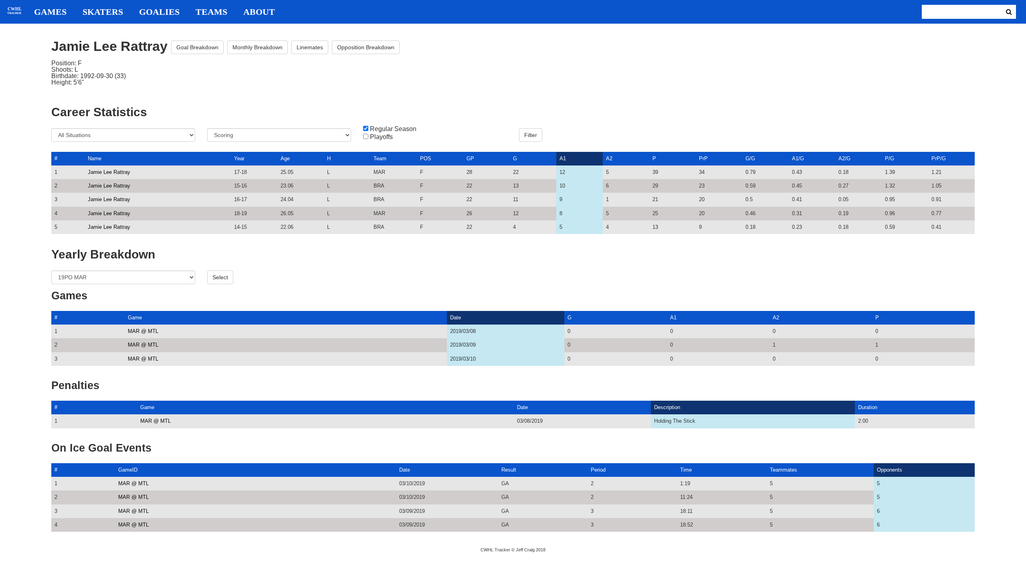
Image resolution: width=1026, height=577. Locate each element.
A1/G (798, 158)
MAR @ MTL (143, 331)
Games (50, 12)
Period (598, 470)
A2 (609, 158)
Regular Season (393, 129)
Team (380, 158)
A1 (562, 158)
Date (455, 318)
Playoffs (381, 137)
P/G (889, 158)
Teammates (783, 470)
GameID (127, 470)
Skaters (103, 12)
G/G (750, 158)
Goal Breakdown (197, 47)
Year (239, 158)
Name (94, 158)
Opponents (889, 470)
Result (508, 470)
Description (667, 407)
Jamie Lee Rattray (109, 172)
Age (285, 158)
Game (135, 318)
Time (686, 470)
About (259, 12)
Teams (211, 12)
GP (470, 158)
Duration (867, 407)
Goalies (159, 12)
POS (425, 158)
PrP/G (938, 158)
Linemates (310, 47)
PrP (703, 158)
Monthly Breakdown (257, 47)
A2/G (844, 158)
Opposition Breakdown (365, 47)
